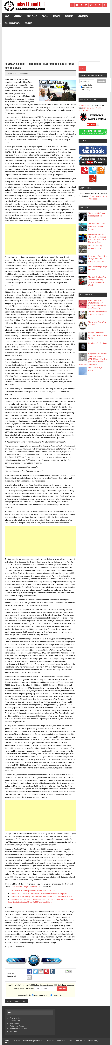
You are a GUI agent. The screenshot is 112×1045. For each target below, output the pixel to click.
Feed (40, 887)
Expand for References (15, 947)
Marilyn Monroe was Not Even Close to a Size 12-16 (97, 335)
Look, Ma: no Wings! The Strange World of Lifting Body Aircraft (97, 259)
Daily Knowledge (40, 995)
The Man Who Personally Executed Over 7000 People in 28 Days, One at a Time (41, 896)
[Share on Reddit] (41, 971)
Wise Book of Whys (12, 23)
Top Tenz (13, 1031)
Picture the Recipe (17, 1026)
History (17, 1001)
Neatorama (14, 1023)
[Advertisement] (56, 43)
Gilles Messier (23, 73)
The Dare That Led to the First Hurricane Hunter (96, 226)
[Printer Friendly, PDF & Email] (69, 972)
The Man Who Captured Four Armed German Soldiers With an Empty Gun (39, 894)
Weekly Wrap (58, 995)
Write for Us (32, 16)
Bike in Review (15, 1018)
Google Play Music (30, 887)
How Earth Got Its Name (97, 343)
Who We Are (80, 1040)
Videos (45, 16)
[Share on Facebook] (29, 971)
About (7, 1042)
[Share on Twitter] (35, 971)
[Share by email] (29, 977)
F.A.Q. (71, 1040)
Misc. (24, 1001)
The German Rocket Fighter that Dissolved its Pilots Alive (33, 891)
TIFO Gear (16, 1040)
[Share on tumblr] (52, 971)
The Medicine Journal (18, 1029)
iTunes (12, 887)
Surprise (18, 16)
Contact (28, 23)
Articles (56, 16)
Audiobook (93, 199)
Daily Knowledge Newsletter (32, 1040)
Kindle (98, 196)
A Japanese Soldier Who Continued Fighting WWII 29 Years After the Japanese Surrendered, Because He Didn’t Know (93, 359)
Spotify (19, 887)
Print (92, 196)
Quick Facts (83, 16)
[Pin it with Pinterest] (46, 971)
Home (7, 16)
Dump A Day (15, 1021)
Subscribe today (85, 105)
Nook (105, 196)
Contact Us (49, 1040)
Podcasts (69, 16)
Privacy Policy (93, 1040)
